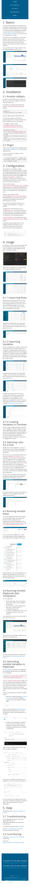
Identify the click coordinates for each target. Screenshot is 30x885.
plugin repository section (13, 149)
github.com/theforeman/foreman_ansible (13, 842)
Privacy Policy (17, 875)
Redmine (22, 826)
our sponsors (10, 882)
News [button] (14, 15)
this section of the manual (15, 403)
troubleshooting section (13, 829)
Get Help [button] (15, 8)
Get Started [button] (14, 5)
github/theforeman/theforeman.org (17, 880)
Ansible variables (7, 669)
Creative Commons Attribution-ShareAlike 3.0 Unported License (15, 878)
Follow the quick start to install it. (15, 863)
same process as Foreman (15, 837)
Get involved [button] (14, 12)
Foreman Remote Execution (10, 33)
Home (15, 1)
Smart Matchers (20, 709)
